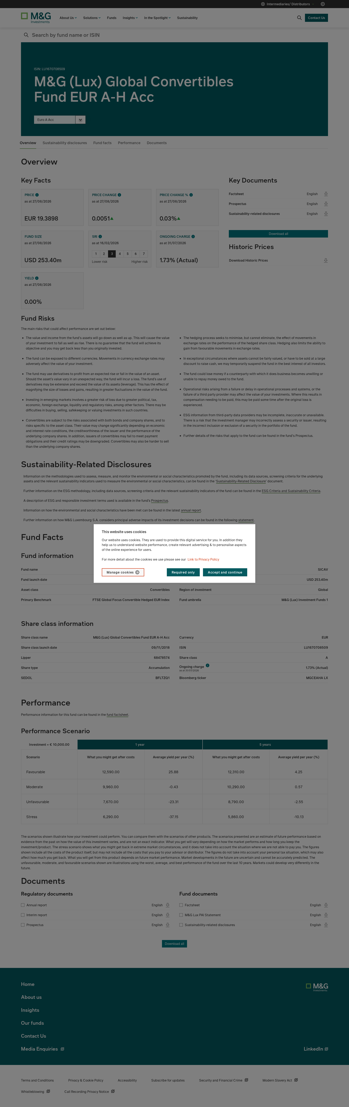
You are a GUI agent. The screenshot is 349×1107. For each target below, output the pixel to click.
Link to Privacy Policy (203, 559)
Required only (183, 572)
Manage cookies (120, 572)
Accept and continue (225, 572)
